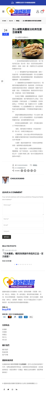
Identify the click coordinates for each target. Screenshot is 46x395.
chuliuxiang (22, 165)
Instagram (12, 389)
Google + (31, 170)
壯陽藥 (4, 329)
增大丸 (4, 337)
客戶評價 (5, 355)
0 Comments (20, 168)
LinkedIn (28, 170)
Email (35, 170)
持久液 (4, 340)
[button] (15, 264)
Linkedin (16, 389)
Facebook (22, 170)
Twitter (25, 170)
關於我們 (5, 349)
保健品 (35, 165)
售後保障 (5, 352)
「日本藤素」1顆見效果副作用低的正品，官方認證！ (22, 255)
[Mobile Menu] (4, 11)
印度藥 (4, 332)
